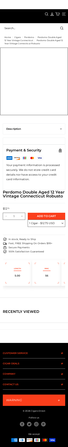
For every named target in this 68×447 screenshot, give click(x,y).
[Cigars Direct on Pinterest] (43, 424)
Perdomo (29, 37)
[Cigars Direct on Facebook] (22, 424)
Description (13, 128)
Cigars (17, 37)
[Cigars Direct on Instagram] (36, 424)
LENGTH (17, 268)
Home (7, 37)
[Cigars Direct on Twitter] (29, 424)
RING (47, 268)
